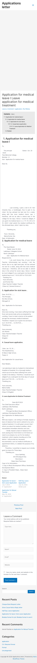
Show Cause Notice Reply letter (12, 607)
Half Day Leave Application (10, 611)
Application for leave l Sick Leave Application (16, 614)
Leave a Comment (8, 109)
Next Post (18, 508)
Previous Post (18, 505)
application (18, 109)
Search (4, 588)
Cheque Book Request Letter (11, 604)
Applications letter (11, 5)
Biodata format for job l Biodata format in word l (17, 617)
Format (4, 647)
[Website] (18, 565)
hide (13, 114)
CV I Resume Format (8, 644)
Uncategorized (6, 650)
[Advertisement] (18, 30)
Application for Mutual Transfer (24, 629)
